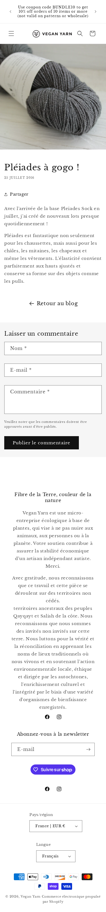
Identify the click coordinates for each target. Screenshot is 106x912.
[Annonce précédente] (10, 11)
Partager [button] (19, 194)
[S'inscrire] (88, 749)
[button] (11, 33)
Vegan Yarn (31, 896)
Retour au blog (57, 303)
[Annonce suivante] (95, 11)
